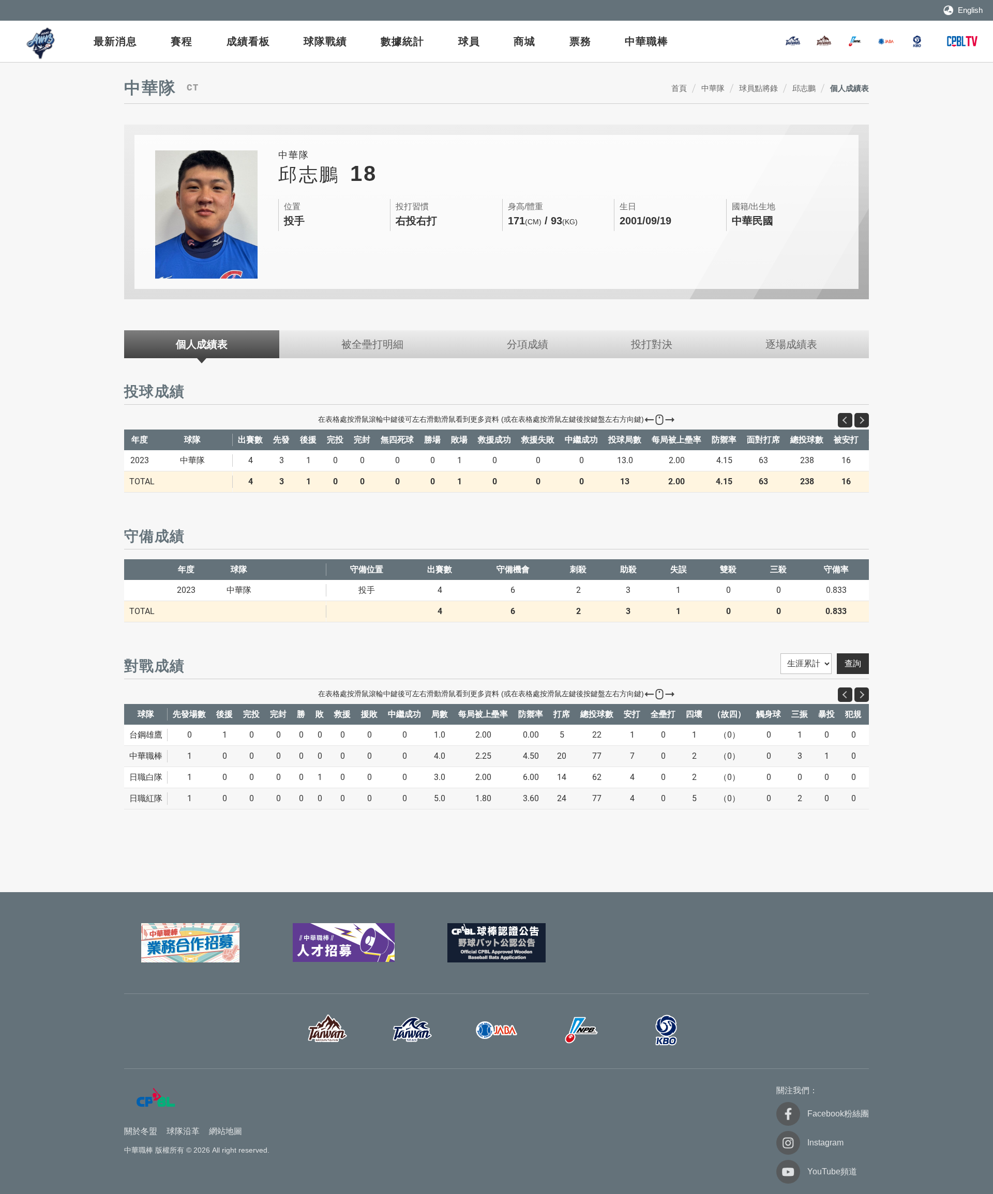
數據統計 (402, 41)
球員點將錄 (758, 88)
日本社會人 (496, 1030)
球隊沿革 (183, 1131)
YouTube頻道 (832, 1171)
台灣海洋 (793, 41)
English (970, 10)
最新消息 (115, 41)
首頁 (679, 88)
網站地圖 (225, 1131)
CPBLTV (962, 41)
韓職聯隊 (917, 41)
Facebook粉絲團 (838, 1113)
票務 (580, 41)
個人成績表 (849, 88)
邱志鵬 (804, 88)
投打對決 (651, 344)
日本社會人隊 (886, 41)
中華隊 (713, 88)
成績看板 (248, 41)
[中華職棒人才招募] (343, 943)
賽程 (181, 41)
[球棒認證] (496, 943)
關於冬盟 (140, 1131)
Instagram (825, 1142)
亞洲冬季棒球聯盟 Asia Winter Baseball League (41, 43)
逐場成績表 (791, 344)
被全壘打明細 (372, 344)
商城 (524, 41)
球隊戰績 (325, 41)
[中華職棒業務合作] (190, 943)
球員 (469, 41)
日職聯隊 (855, 41)
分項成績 (527, 344)
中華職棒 (646, 41)
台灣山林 (824, 41)
